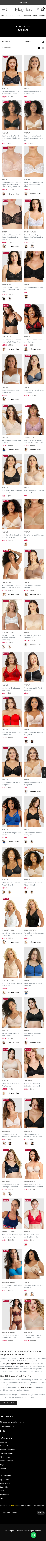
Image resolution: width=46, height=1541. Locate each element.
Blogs (2, 1464)
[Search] (38, 9)
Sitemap (3, 1468)
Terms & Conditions (7, 1450)
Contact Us (4, 1446)
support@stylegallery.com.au (13, 1422)
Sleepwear (27, 15)
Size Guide (4, 1487)
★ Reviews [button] (44, 772)
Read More (8, 1403)
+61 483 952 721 (8, 1427)
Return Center (5, 1483)
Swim (35, 15)
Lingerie (42, 15)
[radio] (4, 194)
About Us (3, 1442)
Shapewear (10, 15)
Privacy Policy (5, 1457)
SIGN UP (41, 1513)
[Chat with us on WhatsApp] (33, 1535)
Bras (2, 15)
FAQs (2, 1491)
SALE (1, 1498)
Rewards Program (6, 1461)
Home (18, 26)
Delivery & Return (6, 1453)
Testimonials (5, 1494)
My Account (4, 1480)
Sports (19, 15)
